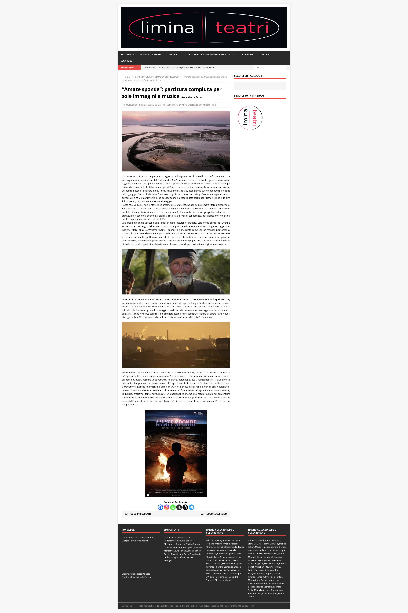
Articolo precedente (138, 513)
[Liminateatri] (204, 27)
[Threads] (185, 507)
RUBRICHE (247, 54)
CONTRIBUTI (174, 54)
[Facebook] (160, 507)
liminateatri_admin (151, 104)
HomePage (127, 54)
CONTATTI (265, 54)
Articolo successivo (214, 513)
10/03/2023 (131, 104)
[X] (179, 507)
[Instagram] (166, 507)
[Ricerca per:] (270, 67)
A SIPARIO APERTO (150, 54)
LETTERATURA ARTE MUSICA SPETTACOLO (212, 54)
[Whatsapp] (173, 507)
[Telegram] (191, 507)
